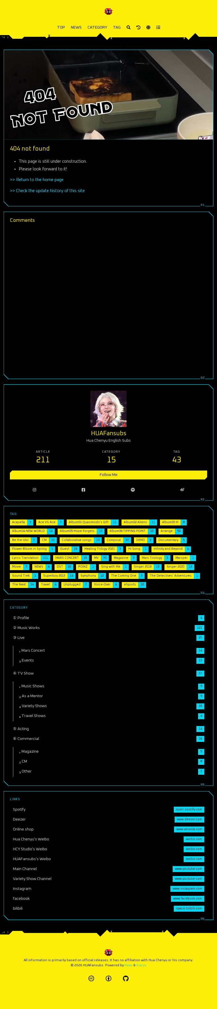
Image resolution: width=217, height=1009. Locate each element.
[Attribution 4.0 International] (108, 978)
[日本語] (148, 28)
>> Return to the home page (37, 180)
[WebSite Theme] (125, 978)
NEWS (76, 27)
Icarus (141, 965)
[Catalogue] (158, 28)
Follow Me (109, 475)
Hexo (129, 965)
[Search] (129, 28)
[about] (138, 28)
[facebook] (83, 490)
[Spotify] (133, 490)
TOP (61, 27)
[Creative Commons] (91, 978)
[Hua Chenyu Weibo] (182, 490)
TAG (117, 27)
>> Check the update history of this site (47, 191)
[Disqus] (108, 300)
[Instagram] (34, 490)
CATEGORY (97, 27)
